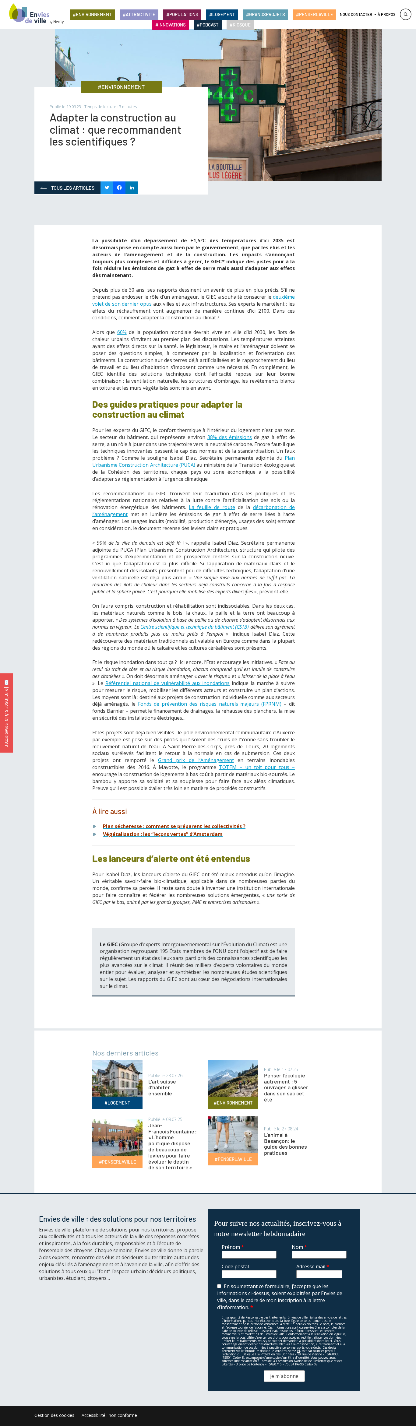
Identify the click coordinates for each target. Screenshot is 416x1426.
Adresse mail (312, 1266)
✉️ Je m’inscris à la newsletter (6, 713)
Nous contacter (356, 14)
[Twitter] (106, 188)
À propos (387, 14)
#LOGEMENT (117, 1102)
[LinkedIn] (131, 188)
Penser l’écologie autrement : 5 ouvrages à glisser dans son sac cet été (286, 1087)
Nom (299, 1247)
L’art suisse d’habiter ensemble (162, 1087)
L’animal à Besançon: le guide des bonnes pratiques (285, 1143)
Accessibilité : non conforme (109, 1415)
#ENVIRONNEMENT (121, 86)
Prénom (233, 1247)
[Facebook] (119, 188)
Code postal (235, 1266)
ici (298, 1351)
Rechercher (405, 14)
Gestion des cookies (54, 1415)
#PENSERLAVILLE (117, 1161)
